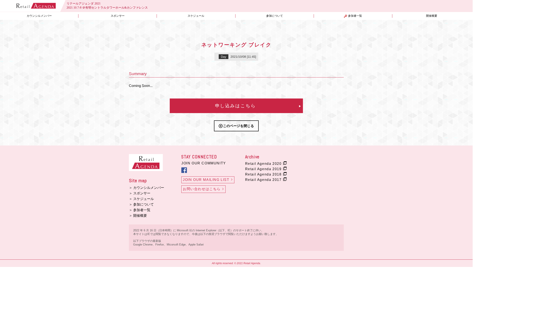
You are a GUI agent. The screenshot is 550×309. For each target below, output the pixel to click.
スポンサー (118, 15)
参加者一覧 (355, 15)
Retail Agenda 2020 (263, 163)
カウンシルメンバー (39, 15)
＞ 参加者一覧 (139, 210)
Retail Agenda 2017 (263, 180)
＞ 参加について (141, 204)
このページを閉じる (238, 126)
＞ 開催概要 (138, 215)
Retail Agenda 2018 (263, 174)
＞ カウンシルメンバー (146, 187)
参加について (274, 15)
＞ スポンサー (139, 193)
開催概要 (431, 15)
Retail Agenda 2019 (263, 169)
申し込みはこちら (235, 106)
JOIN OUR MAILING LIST (206, 180)
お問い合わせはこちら (202, 189)
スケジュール (196, 15)
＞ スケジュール (141, 199)
